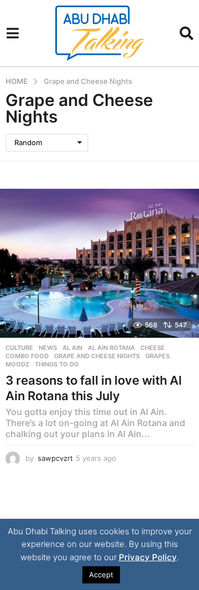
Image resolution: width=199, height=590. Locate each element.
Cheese (152, 347)
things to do (57, 364)
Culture (19, 347)
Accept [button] (101, 574)
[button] (12, 33)
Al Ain (72, 347)
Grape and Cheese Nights (97, 356)
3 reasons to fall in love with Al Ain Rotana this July (94, 388)
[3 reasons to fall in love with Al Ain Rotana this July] (99, 263)
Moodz (17, 364)
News (48, 347)
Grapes (157, 356)
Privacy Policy (148, 557)
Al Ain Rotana (111, 347)
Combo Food (27, 356)
